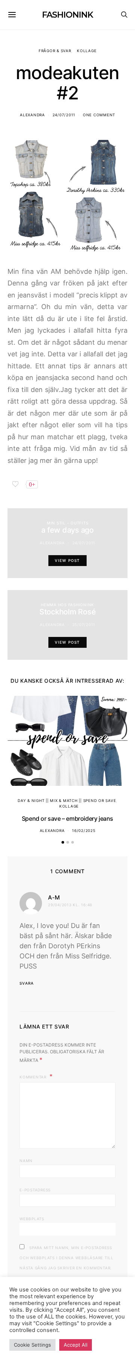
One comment (99, 115)
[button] (62, 842)
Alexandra (32, 115)
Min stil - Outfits (67, 523)
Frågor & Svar (55, 50)
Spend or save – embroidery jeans (67, 818)
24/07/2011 (64, 115)
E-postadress (35, 1190)
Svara (27, 983)
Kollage (86, 50)
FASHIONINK (67, 15)
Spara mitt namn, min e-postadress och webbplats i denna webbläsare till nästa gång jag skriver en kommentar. (67, 1257)
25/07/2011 (84, 624)
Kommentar (34, 1077)
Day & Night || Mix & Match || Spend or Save (67, 800)
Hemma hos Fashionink (67, 604)
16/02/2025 (84, 830)
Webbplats (32, 1218)
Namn (26, 1160)
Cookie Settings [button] (32, 1345)
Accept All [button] (75, 1345)
